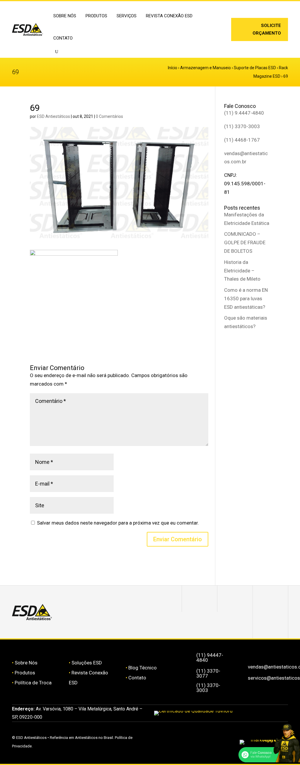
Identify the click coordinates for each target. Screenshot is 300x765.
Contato (63, 38)
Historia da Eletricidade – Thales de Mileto (242, 270)
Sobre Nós (26, 663)
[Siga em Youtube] (270, 625)
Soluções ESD (86, 663)
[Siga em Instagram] (214, 26)
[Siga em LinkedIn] (214, 35)
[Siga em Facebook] (235, 599)
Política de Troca (33, 683)
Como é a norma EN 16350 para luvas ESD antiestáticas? (246, 298)
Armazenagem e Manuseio (205, 67)
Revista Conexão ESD (169, 15)
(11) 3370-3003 (242, 126)
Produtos (25, 673)
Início (172, 67)
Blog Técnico (142, 668)
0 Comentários (109, 116)
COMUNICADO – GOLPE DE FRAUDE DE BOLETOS (244, 242)
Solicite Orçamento (267, 29)
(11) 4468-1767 (242, 140)
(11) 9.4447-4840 (244, 113)
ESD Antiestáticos (53, 116)
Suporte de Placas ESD (255, 67)
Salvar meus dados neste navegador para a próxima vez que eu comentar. (118, 523)
